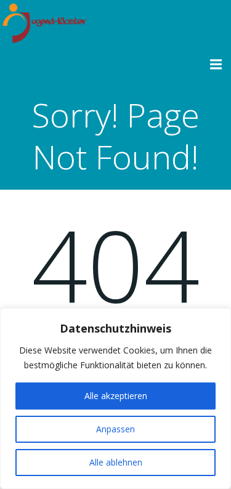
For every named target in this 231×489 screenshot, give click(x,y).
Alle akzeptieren (115, 396)
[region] (115, 398)
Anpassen (115, 429)
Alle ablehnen (115, 462)
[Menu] (214, 64)
